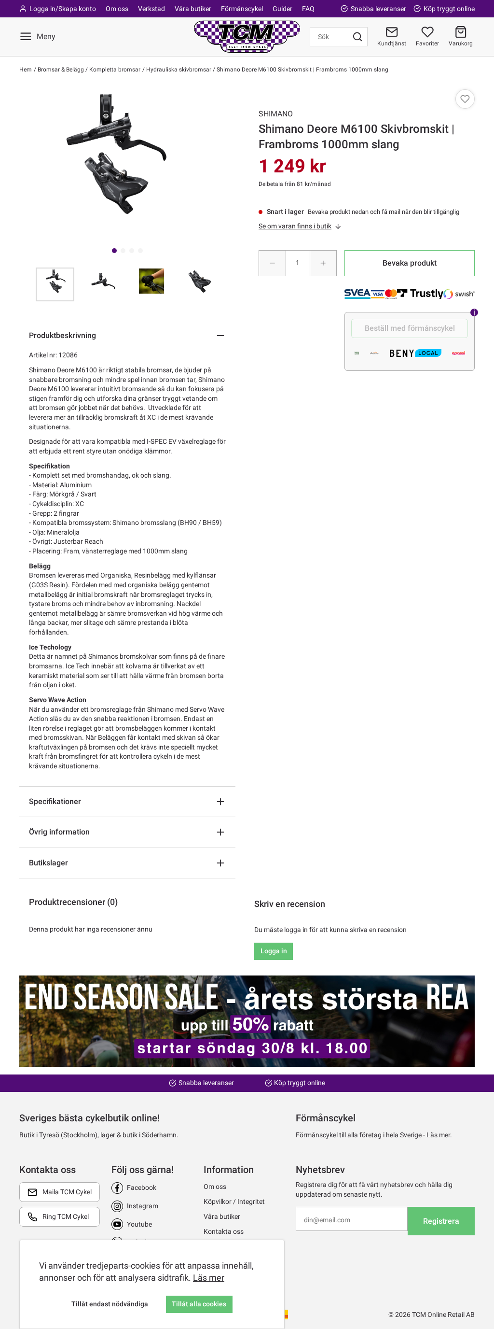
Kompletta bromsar (114, 69)
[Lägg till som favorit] (465, 99)
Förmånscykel (242, 9)
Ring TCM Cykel (65, 1216)
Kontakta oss (224, 1231)
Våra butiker (193, 9)
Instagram (142, 1206)
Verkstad (151, 9)
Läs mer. (439, 1135)
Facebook (141, 1187)
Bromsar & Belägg (60, 69)
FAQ (308, 9)
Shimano (276, 113)
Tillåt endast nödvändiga (109, 1304)
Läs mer (208, 1277)
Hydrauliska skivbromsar (178, 69)
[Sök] (357, 37)
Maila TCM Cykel (67, 1192)
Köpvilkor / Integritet (234, 1201)
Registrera (441, 1221)
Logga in (274, 951)
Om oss (117, 9)
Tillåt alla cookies (199, 1304)
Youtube (139, 1224)
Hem (25, 69)
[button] (461, 37)
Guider (282, 9)
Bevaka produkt (410, 263)
